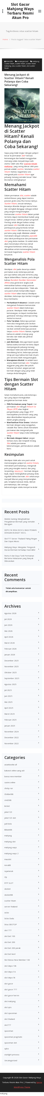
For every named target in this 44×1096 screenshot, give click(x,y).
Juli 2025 (8, 690)
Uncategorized (22, 61)
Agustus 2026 (10, 613)
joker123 (8, 812)
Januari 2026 (9, 654)
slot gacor (8, 983)
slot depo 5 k (10, 971)
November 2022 (11, 743)
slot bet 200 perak (12, 948)
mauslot (7, 859)
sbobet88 (8, 895)
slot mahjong (10, 1001)
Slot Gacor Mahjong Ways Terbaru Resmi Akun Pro (20, 11)
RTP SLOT (8, 883)
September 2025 (11, 678)
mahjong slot (10, 841)
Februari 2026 (10, 648)
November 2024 (11, 731)
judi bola (8, 823)
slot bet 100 (9, 936)
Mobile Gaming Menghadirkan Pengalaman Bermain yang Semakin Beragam (19, 521)
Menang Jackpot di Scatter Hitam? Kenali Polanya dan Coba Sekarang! (19, 80)
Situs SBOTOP (10, 924)
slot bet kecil (9, 954)
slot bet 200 (9, 942)
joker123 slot (10, 818)
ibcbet (7, 806)
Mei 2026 (8, 631)
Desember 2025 (11, 660)
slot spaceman (10, 1013)
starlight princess (11, 1054)
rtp (5, 877)
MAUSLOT (19, 471)
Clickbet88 (8, 794)
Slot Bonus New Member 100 (17, 960)
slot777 (7, 1025)
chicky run (8, 788)
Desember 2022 (11, 737)
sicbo (6, 912)
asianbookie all (10, 764)
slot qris (7, 1007)
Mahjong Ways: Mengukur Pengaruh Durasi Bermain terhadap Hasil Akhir (19, 548)
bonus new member (13, 776)
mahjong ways (10, 847)
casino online (9, 782)
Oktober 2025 (10, 672)
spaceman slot (10, 1042)
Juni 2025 (8, 696)
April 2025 (8, 708)
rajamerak (8, 871)
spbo (6, 1048)
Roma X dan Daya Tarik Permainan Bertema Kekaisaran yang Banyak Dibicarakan (19, 558)
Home (5, 39)
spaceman (8, 1031)
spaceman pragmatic (13, 1037)
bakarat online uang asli (14, 770)
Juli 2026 (8, 619)
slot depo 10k (10, 966)
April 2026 (8, 637)
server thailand (10, 906)
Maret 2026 (9, 643)
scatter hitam (20, 63)
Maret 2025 (9, 714)
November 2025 (11, 666)
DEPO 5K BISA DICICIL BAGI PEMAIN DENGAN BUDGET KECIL (20, 531)
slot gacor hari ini (11, 995)
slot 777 (8, 930)
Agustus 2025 (10, 684)
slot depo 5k (9, 977)
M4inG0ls (9, 61)
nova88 (7, 865)
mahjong (8, 835)
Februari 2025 (10, 719)
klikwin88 (8, 829)
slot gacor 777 (10, 989)
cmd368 (7, 800)
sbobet (7, 889)
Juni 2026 (8, 625)
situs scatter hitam (19, 66)
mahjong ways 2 (11, 853)
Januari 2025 (9, 725)
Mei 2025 (8, 702)
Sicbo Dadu (9, 918)
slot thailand (9, 1019)
